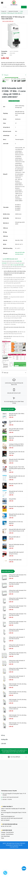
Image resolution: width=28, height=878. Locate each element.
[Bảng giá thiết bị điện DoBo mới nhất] (5, 423)
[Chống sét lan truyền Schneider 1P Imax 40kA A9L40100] (4, 639)
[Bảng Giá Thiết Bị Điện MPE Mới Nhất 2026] (5, 439)
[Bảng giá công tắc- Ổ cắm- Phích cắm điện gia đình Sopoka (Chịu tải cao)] (5, 469)
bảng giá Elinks (12, 498)
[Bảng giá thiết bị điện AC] (5, 539)
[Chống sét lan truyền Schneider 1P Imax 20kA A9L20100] (4, 647)
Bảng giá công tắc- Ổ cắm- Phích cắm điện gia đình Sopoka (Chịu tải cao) (17, 468)
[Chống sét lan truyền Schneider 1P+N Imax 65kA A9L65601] (4, 600)
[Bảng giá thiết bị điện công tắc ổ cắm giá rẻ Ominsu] (5, 554)
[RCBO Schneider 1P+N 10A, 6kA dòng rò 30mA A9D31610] (4, 725)
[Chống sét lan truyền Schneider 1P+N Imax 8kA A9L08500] (4, 624)
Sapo (17, 846)
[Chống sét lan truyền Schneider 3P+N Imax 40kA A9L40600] (4, 585)
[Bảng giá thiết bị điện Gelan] (5, 562)
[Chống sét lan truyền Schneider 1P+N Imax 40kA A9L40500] (4, 608)
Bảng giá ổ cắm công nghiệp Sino (16, 506)
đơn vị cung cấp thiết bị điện (17, 264)
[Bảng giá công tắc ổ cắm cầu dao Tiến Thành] (5, 454)
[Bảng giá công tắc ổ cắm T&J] (5, 486)
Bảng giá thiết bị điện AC (14, 537)
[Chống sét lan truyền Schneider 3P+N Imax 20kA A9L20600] (4, 593)
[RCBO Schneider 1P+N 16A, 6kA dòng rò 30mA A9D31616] (4, 717)
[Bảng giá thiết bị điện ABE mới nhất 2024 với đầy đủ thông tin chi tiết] (5, 531)
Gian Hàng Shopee (5, 836)
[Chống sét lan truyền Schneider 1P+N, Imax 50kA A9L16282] (4, 671)
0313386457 (7, 820)
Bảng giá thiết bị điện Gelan (15, 559)
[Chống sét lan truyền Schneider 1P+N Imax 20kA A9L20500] (4, 616)
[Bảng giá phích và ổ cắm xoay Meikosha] (5, 524)
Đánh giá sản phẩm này (7, 21)
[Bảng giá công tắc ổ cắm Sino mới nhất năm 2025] (5, 478)
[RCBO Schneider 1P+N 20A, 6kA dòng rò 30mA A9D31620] (4, 710)
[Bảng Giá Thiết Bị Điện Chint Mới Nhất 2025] (5, 547)
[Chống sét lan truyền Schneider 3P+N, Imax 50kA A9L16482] (4, 655)
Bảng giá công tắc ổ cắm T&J (16, 483)
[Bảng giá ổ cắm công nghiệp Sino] (5, 509)
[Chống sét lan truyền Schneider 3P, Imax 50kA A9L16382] (4, 663)
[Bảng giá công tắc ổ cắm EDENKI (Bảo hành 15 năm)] (5, 461)
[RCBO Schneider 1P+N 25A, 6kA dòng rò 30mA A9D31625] (4, 702)
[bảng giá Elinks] (5, 501)
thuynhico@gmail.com (9, 816)
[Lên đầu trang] (25, 873)
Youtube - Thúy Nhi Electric (7, 834)
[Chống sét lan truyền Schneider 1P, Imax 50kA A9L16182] (4, 678)
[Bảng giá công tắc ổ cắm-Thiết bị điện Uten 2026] (5, 416)
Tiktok (2, 838)
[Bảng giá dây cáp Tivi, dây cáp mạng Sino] (5, 493)
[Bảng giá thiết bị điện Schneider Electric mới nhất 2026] (5, 431)
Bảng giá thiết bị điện (8, 409)
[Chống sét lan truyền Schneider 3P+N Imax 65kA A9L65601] (4, 577)
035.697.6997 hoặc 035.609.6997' (15, 818)
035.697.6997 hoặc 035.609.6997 (11, 797)
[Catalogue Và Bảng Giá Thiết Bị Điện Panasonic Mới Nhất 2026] (5, 446)
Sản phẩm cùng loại (7, 571)
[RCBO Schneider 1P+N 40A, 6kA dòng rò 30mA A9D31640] (4, 686)
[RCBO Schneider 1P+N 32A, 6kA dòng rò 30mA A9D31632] (4, 694)
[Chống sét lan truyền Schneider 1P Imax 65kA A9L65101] (4, 632)
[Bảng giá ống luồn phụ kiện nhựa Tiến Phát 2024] (5, 516)
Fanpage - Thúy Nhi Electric (7, 832)
